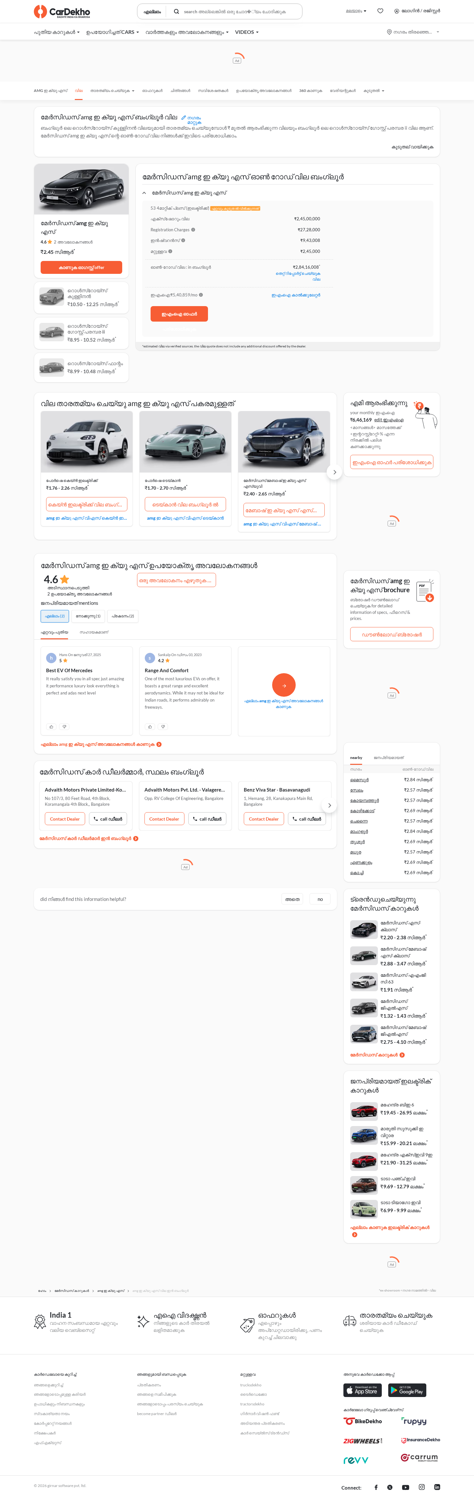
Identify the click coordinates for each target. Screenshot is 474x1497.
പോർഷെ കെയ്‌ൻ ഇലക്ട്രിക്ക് (71, 480)
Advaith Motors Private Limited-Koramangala (86, 790)
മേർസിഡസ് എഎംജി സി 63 (403, 978)
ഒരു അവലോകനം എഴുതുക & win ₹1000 (177, 580)
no (320, 899)
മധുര (355, 851)
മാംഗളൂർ (359, 831)
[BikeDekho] (362, 1421)
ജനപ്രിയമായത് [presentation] (388, 757)
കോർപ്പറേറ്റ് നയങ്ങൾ (53, 1423)
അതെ (292, 899)
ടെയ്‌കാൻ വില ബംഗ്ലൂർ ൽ (185, 504)
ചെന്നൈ (359, 820)
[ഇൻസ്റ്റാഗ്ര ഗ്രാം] (422, 1488)
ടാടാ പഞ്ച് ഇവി (397, 1178)
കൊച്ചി (357, 872)
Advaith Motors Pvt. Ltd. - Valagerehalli (185, 790)
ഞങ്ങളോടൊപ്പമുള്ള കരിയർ (59, 1394)
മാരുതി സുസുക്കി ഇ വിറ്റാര (401, 1132)
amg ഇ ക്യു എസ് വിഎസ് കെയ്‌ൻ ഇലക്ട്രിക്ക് (86, 517)
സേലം (356, 790)
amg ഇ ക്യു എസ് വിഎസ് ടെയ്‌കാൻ (185, 517)
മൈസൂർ (359, 779)
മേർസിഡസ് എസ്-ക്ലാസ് (400, 926)
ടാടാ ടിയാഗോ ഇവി (400, 1202)
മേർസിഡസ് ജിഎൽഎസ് (393, 1004)
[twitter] (389, 1488)
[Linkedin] (437, 1488)
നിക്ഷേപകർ (44, 1433)
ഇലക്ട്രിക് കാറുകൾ (409, 1227)
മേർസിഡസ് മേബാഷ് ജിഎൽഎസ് (403, 1030)
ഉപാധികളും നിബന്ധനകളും (59, 1404)
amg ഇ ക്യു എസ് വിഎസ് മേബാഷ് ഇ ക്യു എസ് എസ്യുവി (284, 523)
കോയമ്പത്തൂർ (364, 800)
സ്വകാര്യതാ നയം (52, 1413)
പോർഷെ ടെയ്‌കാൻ (163, 480)
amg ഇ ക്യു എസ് (50, 90)
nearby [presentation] (356, 757)
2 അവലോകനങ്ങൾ (73, 242)
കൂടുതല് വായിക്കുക (412, 146)
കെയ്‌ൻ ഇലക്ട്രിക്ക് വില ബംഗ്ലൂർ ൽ (87, 504)
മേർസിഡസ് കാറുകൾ (374, 1054)
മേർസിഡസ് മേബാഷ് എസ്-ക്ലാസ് (403, 952)
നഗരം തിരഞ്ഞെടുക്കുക (413, 32)
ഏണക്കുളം (361, 862)
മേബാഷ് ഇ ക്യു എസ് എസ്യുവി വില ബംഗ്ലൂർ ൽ (285, 510)
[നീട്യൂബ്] (405, 1488)
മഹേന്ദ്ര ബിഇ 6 (397, 1104)
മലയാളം (354, 10)
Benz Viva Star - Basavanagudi (277, 790)
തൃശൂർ (357, 841)
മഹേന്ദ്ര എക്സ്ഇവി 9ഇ (406, 1154)
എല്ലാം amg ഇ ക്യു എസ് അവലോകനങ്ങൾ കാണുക (97, 744)
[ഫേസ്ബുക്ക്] (376, 1488)
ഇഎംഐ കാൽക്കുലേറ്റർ (296, 294)
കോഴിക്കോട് (362, 810)
